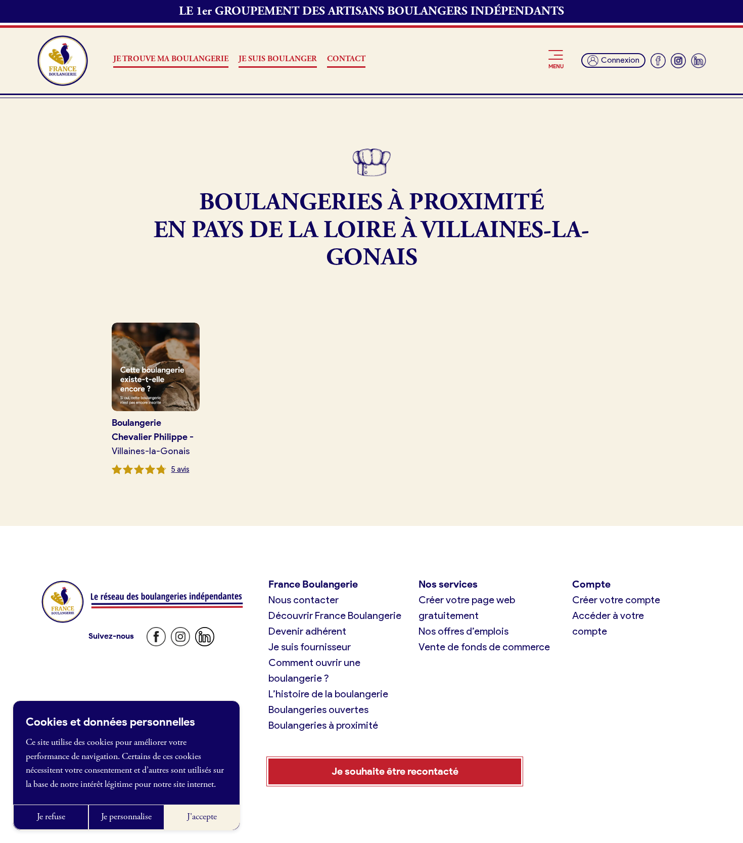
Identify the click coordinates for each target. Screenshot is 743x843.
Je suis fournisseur (309, 647)
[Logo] (62, 60)
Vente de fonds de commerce (484, 647)
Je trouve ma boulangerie (170, 59)
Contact (346, 59)
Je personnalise (126, 816)
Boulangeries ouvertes (318, 709)
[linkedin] (698, 60)
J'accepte (202, 816)
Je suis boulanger (278, 59)
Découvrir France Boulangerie (334, 615)
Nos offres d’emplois (463, 631)
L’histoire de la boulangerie (328, 694)
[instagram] (678, 60)
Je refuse (51, 816)
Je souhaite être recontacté (395, 771)
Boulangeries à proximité (323, 725)
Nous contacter (303, 600)
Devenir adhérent (307, 631)
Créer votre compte (616, 600)
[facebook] (658, 60)
